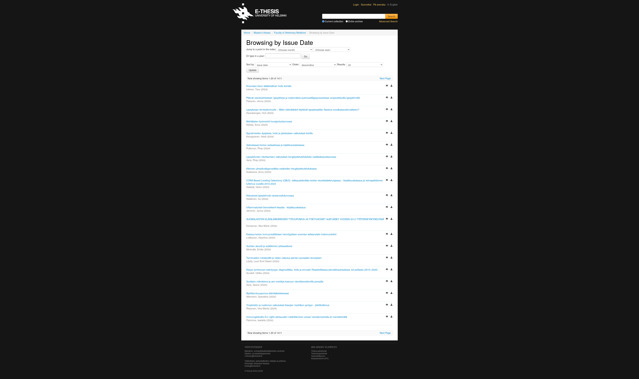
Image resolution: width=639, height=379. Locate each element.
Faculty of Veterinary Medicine (290, 32)
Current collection (334, 21)
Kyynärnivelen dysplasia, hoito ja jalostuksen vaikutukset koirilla (279, 133)
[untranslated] (387, 86)
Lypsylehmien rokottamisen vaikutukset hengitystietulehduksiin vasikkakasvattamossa (291, 156)
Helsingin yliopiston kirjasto (257, 363)
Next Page (385, 78)
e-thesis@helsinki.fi (253, 356)
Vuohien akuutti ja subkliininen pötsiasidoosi (269, 246)
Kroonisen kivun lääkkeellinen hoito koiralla (268, 86)
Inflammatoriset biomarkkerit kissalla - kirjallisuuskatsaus (276, 207)
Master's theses (262, 32)
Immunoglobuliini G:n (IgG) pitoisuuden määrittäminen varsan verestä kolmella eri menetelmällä (296, 316)
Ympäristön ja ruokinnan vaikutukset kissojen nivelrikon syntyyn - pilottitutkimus (287, 305)
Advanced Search (388, 21)
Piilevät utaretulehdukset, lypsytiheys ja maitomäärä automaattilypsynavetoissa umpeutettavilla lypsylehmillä (303, 97)
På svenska (379, 4)
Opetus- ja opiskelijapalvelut (257, 353)
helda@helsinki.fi (252, 366)
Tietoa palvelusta (319, 351)
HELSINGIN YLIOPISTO (324, 347)
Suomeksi (366, 4)
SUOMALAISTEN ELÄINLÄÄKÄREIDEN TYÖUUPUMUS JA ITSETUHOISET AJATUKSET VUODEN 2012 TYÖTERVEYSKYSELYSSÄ (315, 219)
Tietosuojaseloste (319, 353)
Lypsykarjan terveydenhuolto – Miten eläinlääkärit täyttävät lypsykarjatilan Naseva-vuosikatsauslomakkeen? (302, 109)
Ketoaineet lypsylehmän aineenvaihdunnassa (270, 195)
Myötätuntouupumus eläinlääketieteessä (267, 293)
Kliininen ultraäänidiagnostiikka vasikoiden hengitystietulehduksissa (281, 168)
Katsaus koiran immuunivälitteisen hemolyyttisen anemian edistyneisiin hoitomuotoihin (291, 234)
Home (247, 32)
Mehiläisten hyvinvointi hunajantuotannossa (269, 121)
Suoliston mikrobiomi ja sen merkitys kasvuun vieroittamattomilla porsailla (284, 281)
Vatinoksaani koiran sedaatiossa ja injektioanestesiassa (275, 145)
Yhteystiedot (253, 347)
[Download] (391, 86)
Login (356, 4)
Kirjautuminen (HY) (319, 358)
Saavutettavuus (318, 356)
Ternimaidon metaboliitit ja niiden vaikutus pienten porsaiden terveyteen (284, 257)
